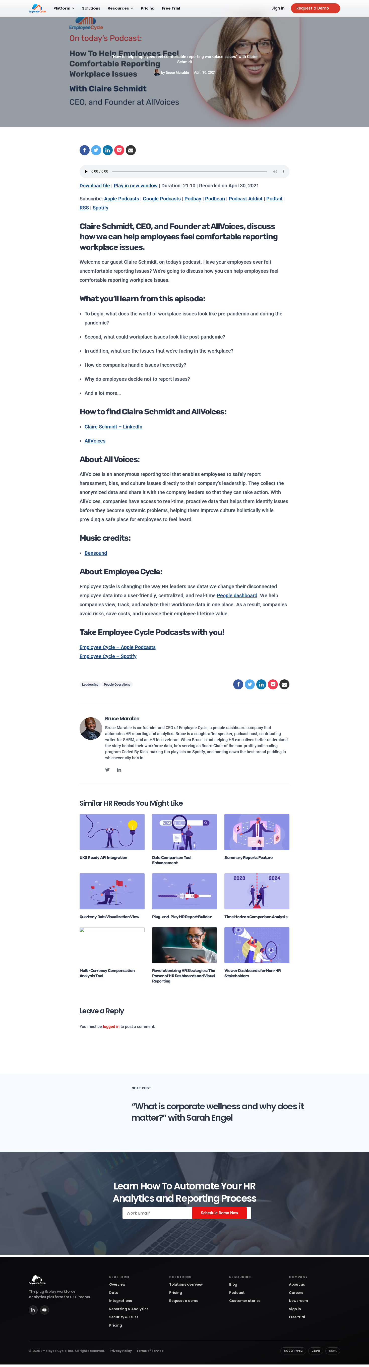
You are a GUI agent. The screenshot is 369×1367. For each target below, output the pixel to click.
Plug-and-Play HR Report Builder (181, 916)
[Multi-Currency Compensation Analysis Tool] (112, 945)
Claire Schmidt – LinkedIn (113, 427)
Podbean (215, 199)
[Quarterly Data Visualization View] (112, 891)
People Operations (117, 684)
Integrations (120, 1300)
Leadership (90, 684)
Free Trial (171, 8)
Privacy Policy (121, 1351)
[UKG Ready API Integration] (112, 832)
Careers (296, 1292)
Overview (117, 1284)
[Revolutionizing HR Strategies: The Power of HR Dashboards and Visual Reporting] (184, 945)
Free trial (297, 1317)
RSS (84, 208)
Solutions (91, 8)
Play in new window (136, 186)
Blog (233, 1284)
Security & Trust (123, 1317)
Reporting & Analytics (129, 1309)
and (183, 411)
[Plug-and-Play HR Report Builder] (184, 891)
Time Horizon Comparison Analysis (255, 916)
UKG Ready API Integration (103, 857)
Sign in (278, 8)
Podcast (237, 1292)
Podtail (274, 199)
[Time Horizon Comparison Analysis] (256, 891)
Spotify (100, 208)
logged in (111, 1026)
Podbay (192, 199)
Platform (61, 8)
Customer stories (245, 1300)
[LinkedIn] (33, 1309)
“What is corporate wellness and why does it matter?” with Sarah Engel (217, 1111)
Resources (118, 8)
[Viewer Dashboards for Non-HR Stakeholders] (256, 945)
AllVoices (95, 441)
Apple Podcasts (121, 199)
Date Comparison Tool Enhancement (172, 860)
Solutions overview (186, 1284)
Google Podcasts (162, 199)
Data (113, 1292)
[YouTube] (44, 1309)
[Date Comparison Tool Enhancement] (184, 832)
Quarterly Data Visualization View (109, 916)
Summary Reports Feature (248, 857)
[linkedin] (119, 770)
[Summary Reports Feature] (256, 832)
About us (297, 1284)
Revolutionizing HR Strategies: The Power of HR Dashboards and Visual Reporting (183, 975)
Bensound (96, 553)
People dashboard (237, 595)
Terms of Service (150, 1351)
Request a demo (183, 1300)
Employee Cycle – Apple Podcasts (118, 647)
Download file (95, 186)
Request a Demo (312, 8)
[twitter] (107, 770)
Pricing (148, 8)
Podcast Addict (246, 199)
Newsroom (298, 1300)
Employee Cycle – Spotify (108, 656)
